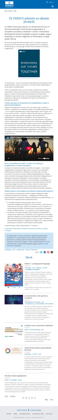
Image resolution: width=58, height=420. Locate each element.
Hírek (15, 11)
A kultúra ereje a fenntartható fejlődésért (38, 326)
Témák (15, 414)
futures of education (31, 250)
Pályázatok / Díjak (38, 414)
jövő (14, 250)
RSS (43, 417)
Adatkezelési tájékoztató (19, 417)
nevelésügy (8, 250)
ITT (31, 225)
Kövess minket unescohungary (29, 410)
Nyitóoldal (9, 11)
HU (52, 2)
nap (34, 268)
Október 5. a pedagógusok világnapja (37, 264)
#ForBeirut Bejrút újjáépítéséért (16, 376)
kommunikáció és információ (32, 302)
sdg (42, 329)
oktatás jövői (20, 250)
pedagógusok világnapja (32, 269)
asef (40, 354)
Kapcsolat (49, 414)
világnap (38, 268)
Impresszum (28, 417)
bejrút (20, 380)
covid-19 (45, 268)
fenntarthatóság (35, 329)
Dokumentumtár (25, 414)
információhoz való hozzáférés (44, 304)
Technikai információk (36, 417)
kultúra (26, 329)
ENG (50, 2)
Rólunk (8, 414)
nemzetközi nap (30, 304)
